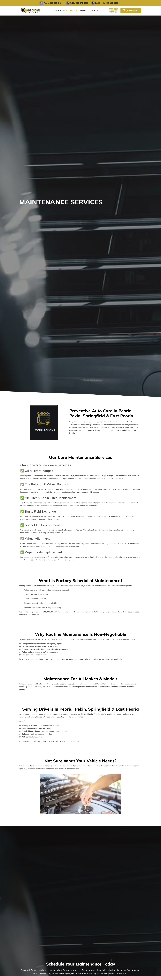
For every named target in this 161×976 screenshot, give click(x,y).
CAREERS (83, 10)
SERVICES (70, 10)
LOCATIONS (57, 10)
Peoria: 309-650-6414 (53, 3)
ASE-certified (27, 737)
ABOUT (93, 10)
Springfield (126, 430)
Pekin (118, 430)
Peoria (112, 430)
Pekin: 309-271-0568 (79, 3)
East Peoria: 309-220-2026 (106, 3)
